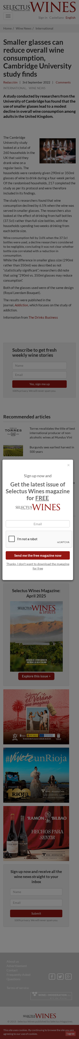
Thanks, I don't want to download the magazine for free (37, 566)
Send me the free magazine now (37, 555)
